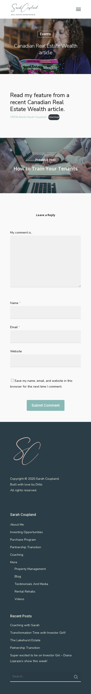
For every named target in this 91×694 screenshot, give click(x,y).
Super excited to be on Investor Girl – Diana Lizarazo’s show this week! (41, 658)
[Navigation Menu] (78, 9)
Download (54, 117)
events (45, 34)
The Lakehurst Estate (25, 640)
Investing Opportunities (26, 532)
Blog (18, 576)
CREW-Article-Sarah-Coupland (28, 117)
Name (15, 303)
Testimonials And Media (31, 584)
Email (15, 327)
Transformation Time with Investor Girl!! (38, 633)
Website (16, 351)
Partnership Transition (25, 547)
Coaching (16, 555)
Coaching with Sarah (25, 625)
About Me (17, 524)
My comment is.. (21, 232)
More (13, 562)
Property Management (30, 569)
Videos (19, 599)
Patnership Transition (25, 648)
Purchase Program (23, 540)
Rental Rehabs (25, 591)
